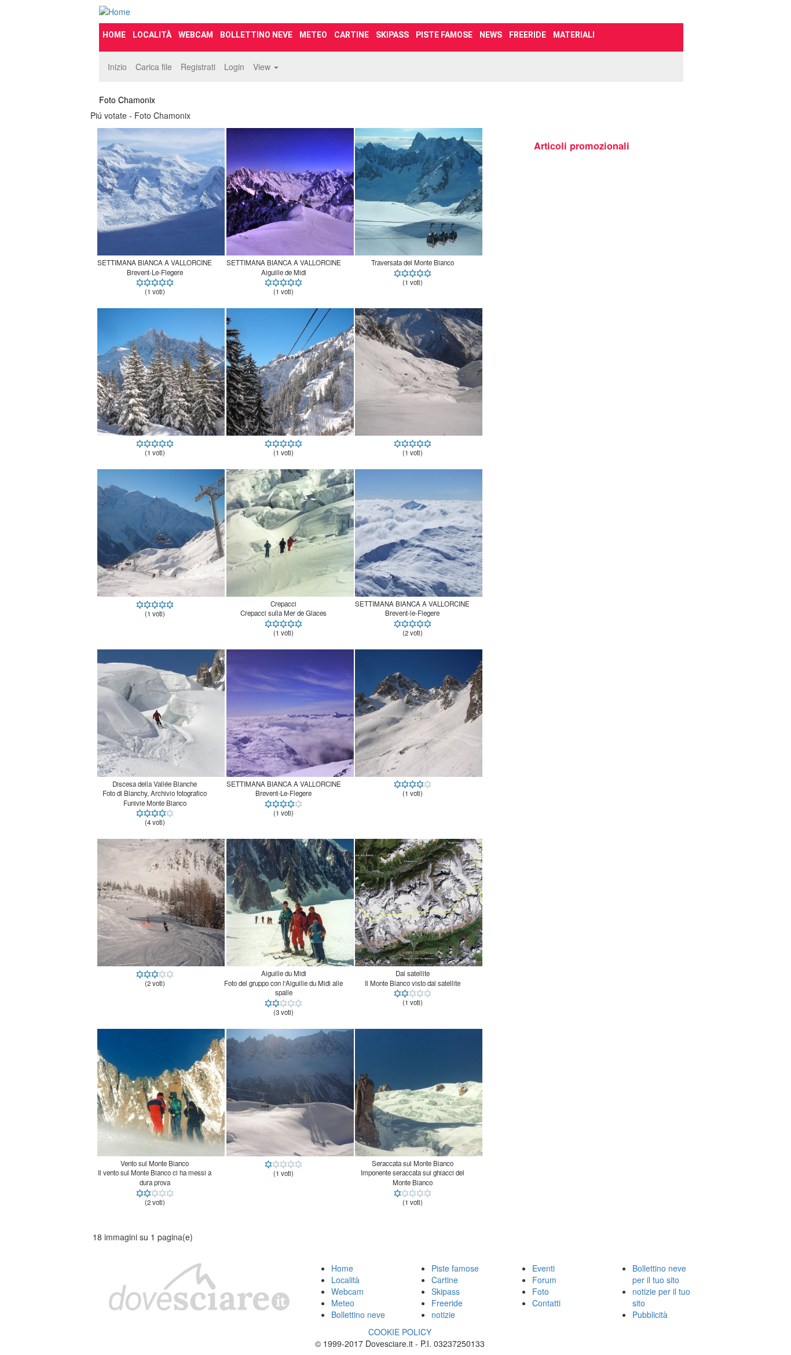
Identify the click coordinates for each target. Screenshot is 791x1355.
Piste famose (444, 34)
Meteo (313, 34)
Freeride (527, 34)
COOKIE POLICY (399, 1332)
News (490, 34)
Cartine (351, 34)
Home (114, 34)
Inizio (117, 66)
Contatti (546, 1303)
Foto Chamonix (127, 99)
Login (234, 66)
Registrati (198, 66)
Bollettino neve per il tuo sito (659, 1273)
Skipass (392, 34)
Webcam (195, 34)
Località (152, 34)
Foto (540, 1291)
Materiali (574, 34)
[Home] (190, 11)
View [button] (263, 66)
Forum (544, 1279)
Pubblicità (650, 1314)
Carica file (154, 66)
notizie (443, 1314)
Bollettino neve (256, 34)
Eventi (543, 1268)
